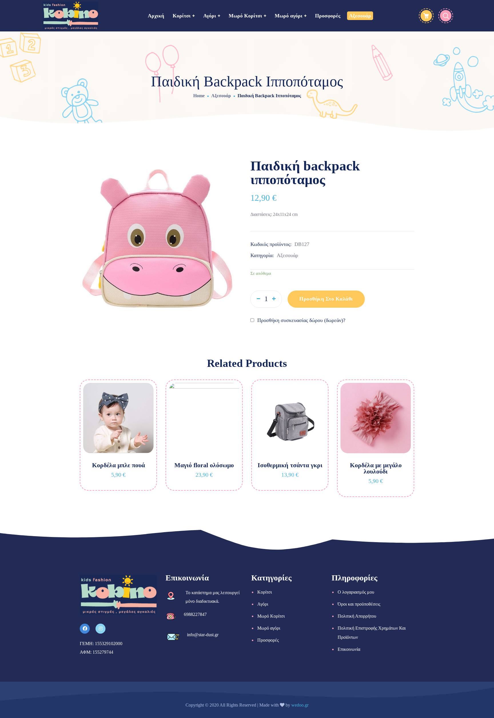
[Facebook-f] (85, 629)
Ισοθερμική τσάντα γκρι (290, 465)
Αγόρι (262, 604)
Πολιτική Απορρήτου (357, 616)
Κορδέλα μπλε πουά (118, 465)
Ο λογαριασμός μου (356, 592)
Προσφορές (268, 640)
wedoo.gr (299, 705)
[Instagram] (100, 629)
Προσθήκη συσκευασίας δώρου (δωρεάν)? (300, 320)
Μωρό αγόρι (268, 628)
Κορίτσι (264, 592)
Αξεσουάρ (221, 95)
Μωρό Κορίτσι (271, 616)
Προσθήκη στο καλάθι (326, 299)
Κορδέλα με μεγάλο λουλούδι (376, 468)
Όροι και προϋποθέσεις (359, 604)
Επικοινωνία (349, 649)
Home (199, 95)
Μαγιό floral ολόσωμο (204, 465)
